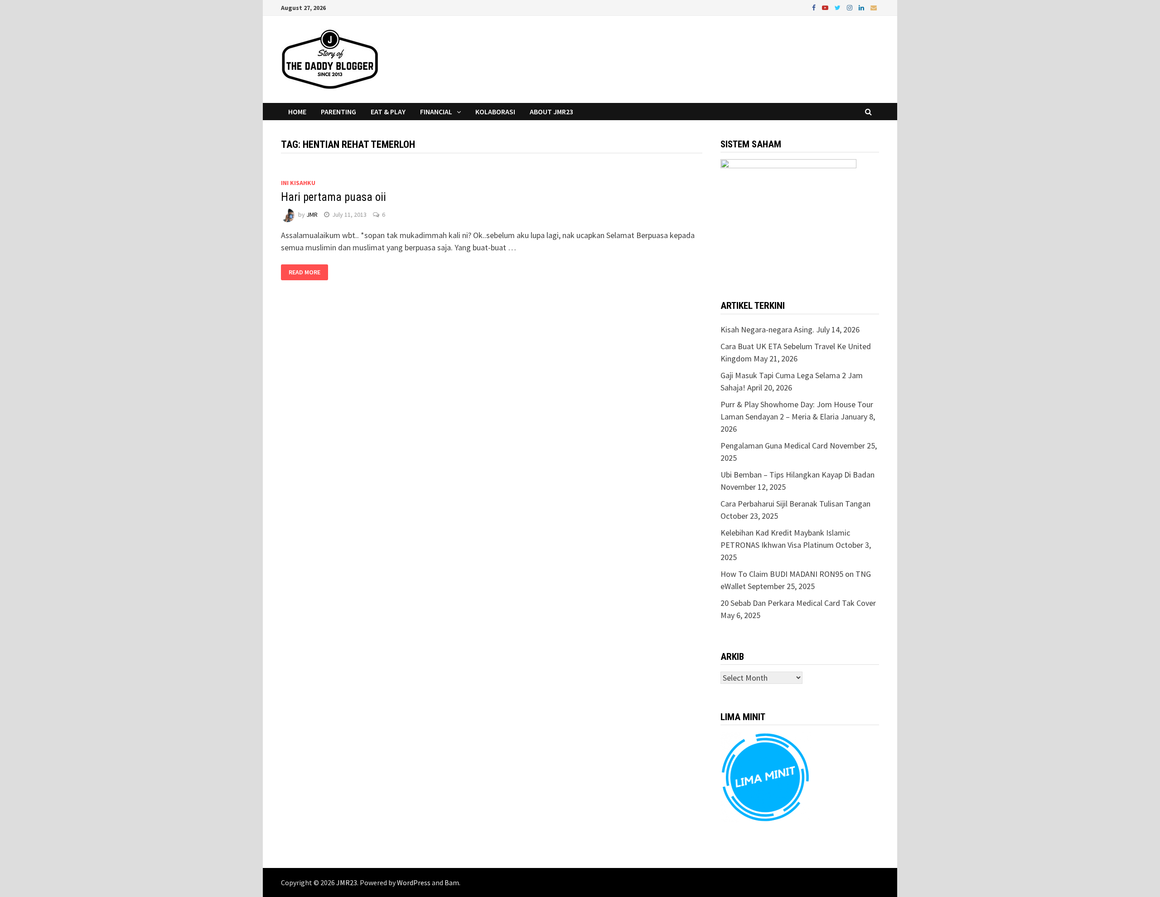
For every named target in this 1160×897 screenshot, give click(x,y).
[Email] (873, 7)
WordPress (413, 882)
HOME (297, 111)
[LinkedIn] (862, 7)
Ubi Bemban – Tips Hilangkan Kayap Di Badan (797, 474)
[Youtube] (826, 7)
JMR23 (346, 882)
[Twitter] (838, 7)
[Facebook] (815, 7)
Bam (452, 882)
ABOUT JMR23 (551, 111)
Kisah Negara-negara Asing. (767, 329)
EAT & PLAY (388, 111)
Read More (304, 272)
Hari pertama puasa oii (333, 197)
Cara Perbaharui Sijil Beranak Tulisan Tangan (795, 503)
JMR (312, 214)
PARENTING (338, 111)
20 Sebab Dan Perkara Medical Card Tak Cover (798, 603)
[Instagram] (850, 7)
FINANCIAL (436, 111)
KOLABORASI (495, 111)
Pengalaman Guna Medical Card (774, 445)
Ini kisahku (298, 183)
